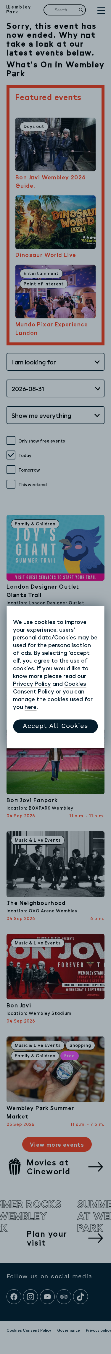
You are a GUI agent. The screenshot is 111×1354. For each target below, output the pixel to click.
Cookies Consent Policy (49, 687)
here (30, 706)
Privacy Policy (32, 683)
